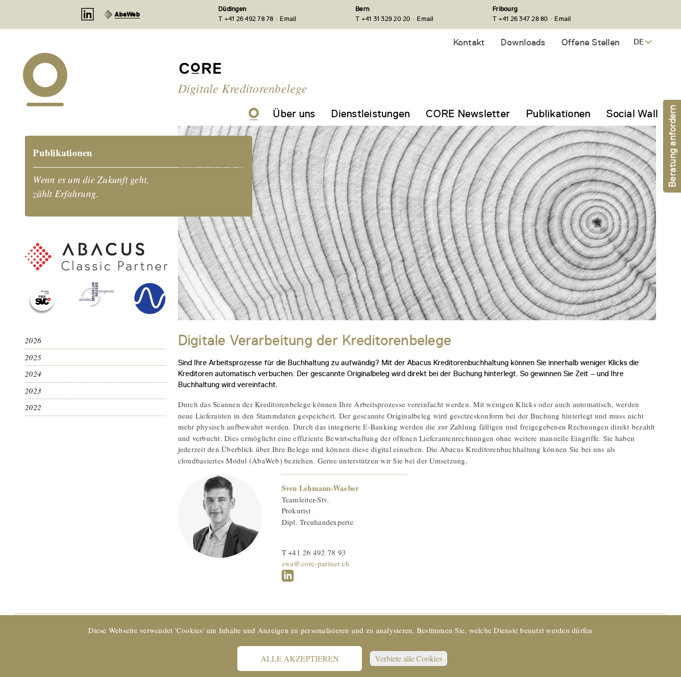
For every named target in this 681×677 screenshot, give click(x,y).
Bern (362, 8)
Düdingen (232, 8)
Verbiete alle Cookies (408, 658)
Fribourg (505, 8)
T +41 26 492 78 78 (246, 18)
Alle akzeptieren (300, 658)
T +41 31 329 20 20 (383, 18)
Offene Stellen (590, 42)
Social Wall (632, 114)
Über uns (294, 114)
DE (639, 41)
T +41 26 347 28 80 (520, 18)
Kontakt (469, 42)
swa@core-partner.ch (316, 563)
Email (288, 18)
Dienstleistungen (370, 114)
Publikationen (558, 114)
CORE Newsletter (468, 114)
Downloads (523, 42)
